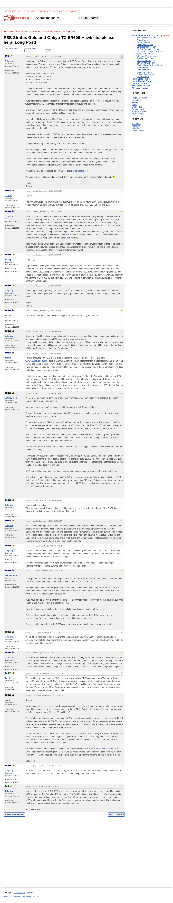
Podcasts (76, 11)
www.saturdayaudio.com (36, 361)
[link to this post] (11, 56)
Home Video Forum (141, 79)
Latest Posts (10, 11)
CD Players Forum (145, 45)
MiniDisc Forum (144, 61)
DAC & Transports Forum (148, 49)
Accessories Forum (141, 86)
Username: (11, 48)
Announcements (139, 111)
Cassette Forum (144, 42)
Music (68, 11)
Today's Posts (163, 35)
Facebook (136, 124)
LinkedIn (135, 128)
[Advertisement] (64, 853)
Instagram (136, 126)
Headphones (58, 11)
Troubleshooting (139, 109)
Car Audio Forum (140, 83)
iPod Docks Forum (145, 58)
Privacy (36, 897)
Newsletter (27, 897)
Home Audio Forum (141, 35)
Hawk (7, 700)
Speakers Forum (144, 72)
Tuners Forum (143, 77)
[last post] (8, 56)
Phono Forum (143, 67)
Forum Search (88, 18)
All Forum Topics (140, 88)
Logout (135, 100)
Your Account (137, 114)
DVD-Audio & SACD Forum (149, 51)
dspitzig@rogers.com (78, 171)
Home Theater (44, 11)
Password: (30, 48)
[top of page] (5, 56)
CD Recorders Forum (146, 47)
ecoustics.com (19, 893)
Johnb (7, 678)
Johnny (8, 259)
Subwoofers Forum (145, 74)
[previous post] (7, 190)
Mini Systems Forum (146, 63)
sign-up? (15, 48)
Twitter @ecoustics (140, 130)
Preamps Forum (144, 70)
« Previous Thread (14, 814)
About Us (7, 897)
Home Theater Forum (142, 81)
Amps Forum (142, 40)
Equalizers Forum (145, 54)
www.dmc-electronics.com (101, 749)
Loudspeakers (29, 11)
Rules (134, 105)
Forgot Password (139, 98)
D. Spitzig (9, 61)
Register (135, 102)
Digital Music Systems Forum (150, 65)
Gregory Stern (11, 398)
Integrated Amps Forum (147, 56)
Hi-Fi (19, 11)
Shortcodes (137, 107)
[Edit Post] (122, 56)
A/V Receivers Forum (146, 38)
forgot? (34, 48)
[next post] (7, 56)
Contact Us (17, 897)
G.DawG (8, 196)
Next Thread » (116, 814)
